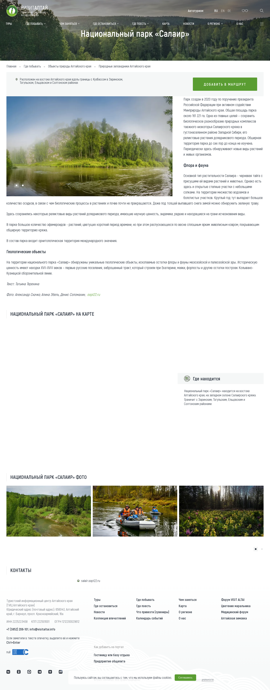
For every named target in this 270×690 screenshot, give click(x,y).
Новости (99, 612)
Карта (183, 606)
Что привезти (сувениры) (152, 612)
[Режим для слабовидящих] (245, 10)
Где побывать (145, 600)
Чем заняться (188, 600)
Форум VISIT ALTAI (232, 600)
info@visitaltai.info (42, 629)
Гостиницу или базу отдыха (112, 655)
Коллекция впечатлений (110, 618)
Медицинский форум (234, 612)
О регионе (185, 612)
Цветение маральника (236, 606)
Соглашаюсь (185, 677)
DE (229, 11)
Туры (97, 600)
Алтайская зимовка (234, 618)
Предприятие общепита (109, 661)
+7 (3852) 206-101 (17, 629)
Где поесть (143, 606)
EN (222, 11)
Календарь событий (149, 618)
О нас (182, 618)
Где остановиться (105, 606)
